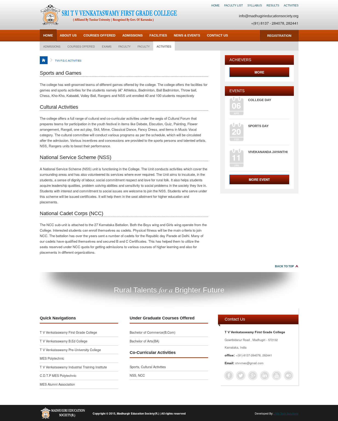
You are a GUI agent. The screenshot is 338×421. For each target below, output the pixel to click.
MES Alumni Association (57, 384)
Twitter (241, 375)
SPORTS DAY (258, 126)
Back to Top (284, 266)
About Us (68, 35)
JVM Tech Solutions (286, 413)
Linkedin (265, 375)
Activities (291, 5)
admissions (132, 35)
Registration (279, 35)
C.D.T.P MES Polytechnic (58, 375)
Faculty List (233, 5)
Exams (107, 46)
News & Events (187, 35)
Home (215, 5)
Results (272, 5)
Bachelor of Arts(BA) (144, 341)
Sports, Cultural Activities (148, 366)
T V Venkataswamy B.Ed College (63, 341)
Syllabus (254, 5)
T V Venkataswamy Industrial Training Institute (73, 367)
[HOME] (44, 60)
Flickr (288, 375)
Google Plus (253, 375)
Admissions (51, 46)
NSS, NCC (137, 375)
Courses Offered (99, 35)
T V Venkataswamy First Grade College (68, 332)
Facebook (229, 375)
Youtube (276, 375)
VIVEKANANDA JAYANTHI (268, 152)
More (259, 72)
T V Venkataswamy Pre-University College (70, 349)
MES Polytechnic (52, 358)
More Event (259, 179)
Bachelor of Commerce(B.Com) (152, 332)
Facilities (158, 35)
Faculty (124, 46)
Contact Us (217, 35)
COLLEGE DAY (259, 100)
